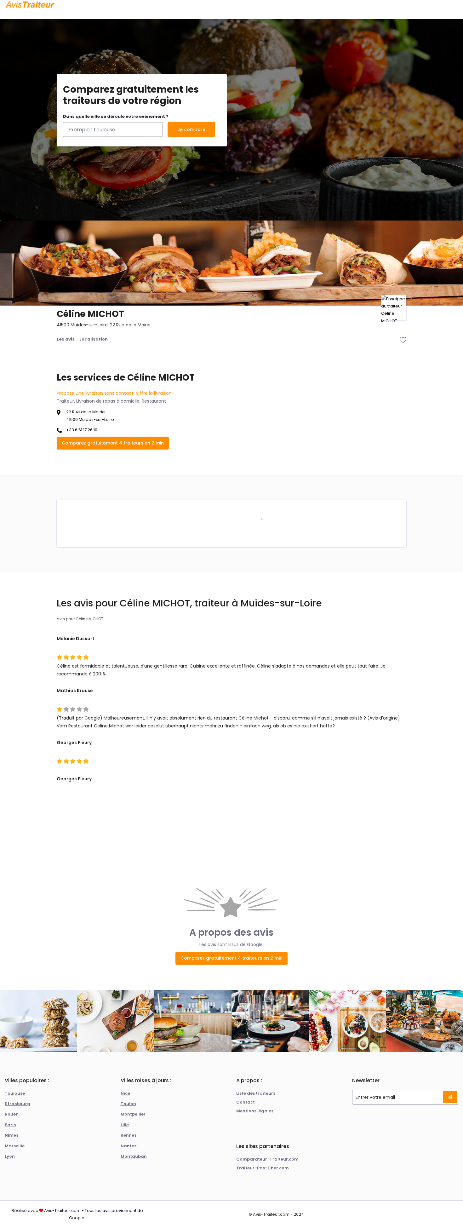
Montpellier (133, 1114)
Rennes (128, 1135)
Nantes (128, 1146)
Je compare (191, 129)
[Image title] (262, 519)
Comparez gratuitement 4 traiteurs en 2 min (113, 443)
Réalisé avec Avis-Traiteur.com (46, 1211)
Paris (10, 1125)
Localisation (93, 339)
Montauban (134, 1156)
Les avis (66, 339)
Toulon (128, 1104)
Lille (125, 1125)
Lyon (10, 1156)
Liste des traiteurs (255, 1093)
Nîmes (11, 1135)
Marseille (15, 1146)
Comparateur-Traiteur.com (267, 1159)
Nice (125, 1093)
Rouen (12, 1114)
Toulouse (15, 1093)
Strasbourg (17, 1104)
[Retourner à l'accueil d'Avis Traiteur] (30, 4)
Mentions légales (254, 1111)
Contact (245, 1102)
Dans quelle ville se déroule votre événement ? (116, 116)
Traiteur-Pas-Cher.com (262, 1168)
